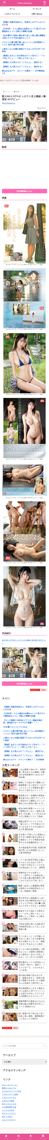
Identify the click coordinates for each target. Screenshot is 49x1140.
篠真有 (7, 698)
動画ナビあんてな (9, 1088)
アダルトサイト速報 (10, 1094)
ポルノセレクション (10, 1085)
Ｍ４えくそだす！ (9, 1113)
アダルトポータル (9, 1097)
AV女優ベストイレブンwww (15, 727)
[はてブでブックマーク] (19, 820)
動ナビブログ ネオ (9, 1104)
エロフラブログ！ (9, 1120)
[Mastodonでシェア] (19, 813)
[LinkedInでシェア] (24, 827)
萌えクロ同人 (7, 1117)
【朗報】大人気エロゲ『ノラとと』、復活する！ (22, 62)
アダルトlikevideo (24, 3)
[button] (44, 1045)
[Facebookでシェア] (8, 820)
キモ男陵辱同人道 (9, 1107)
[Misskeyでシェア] (41, 813)
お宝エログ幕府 (8, 1101)
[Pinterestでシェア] (13, 827)
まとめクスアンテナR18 (11, 1091)
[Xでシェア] (8, 813)
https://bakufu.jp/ (8, 103)
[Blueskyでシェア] (30, 813)
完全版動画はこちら (24, 191)
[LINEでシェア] (41, 820)
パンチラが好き (8, 1110)
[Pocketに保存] (30, 820)
